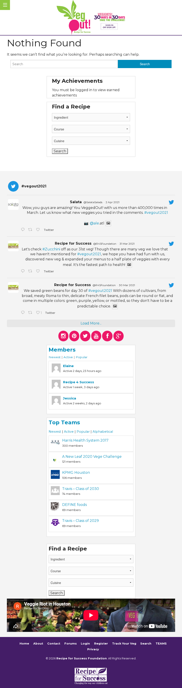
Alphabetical (103, 432)
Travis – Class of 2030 (80, 489)
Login (85, 643)
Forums (70, 643)
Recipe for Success (73, 243)
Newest (55, 357)
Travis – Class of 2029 (80, 521)
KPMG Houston (76, 472)
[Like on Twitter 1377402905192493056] (39, 271)
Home (24, 643)
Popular (81, 357)
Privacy (93, 649)
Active (68, 357)
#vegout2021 (156, 212)
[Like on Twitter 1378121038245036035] (39, 230)
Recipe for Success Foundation (81, 658)
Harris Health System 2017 (85, 440)
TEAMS (161, 643)
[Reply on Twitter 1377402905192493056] (23, 271)
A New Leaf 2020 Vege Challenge (92, 456)
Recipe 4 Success (78, 382)
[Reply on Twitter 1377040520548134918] (23, 313)
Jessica (69, 398)
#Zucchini (51, 249)
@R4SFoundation (104, 243)
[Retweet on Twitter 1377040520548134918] (31, 313)
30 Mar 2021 (127, 285)
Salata (76, 202)
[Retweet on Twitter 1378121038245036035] (31, 230)
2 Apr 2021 (112, 202)
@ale (94, 223)
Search (145, 643)
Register (101, 643)
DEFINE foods (74, 505)
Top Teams (64, 422)
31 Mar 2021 (127, 243)
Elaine (68, 366)
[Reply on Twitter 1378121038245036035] (23, 230)
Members (62, 349)
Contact (53, 643)
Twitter (49, 230)
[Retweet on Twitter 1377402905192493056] (31, 271)
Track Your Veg (124, 643)
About (38, 643)
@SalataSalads (92, 202)
